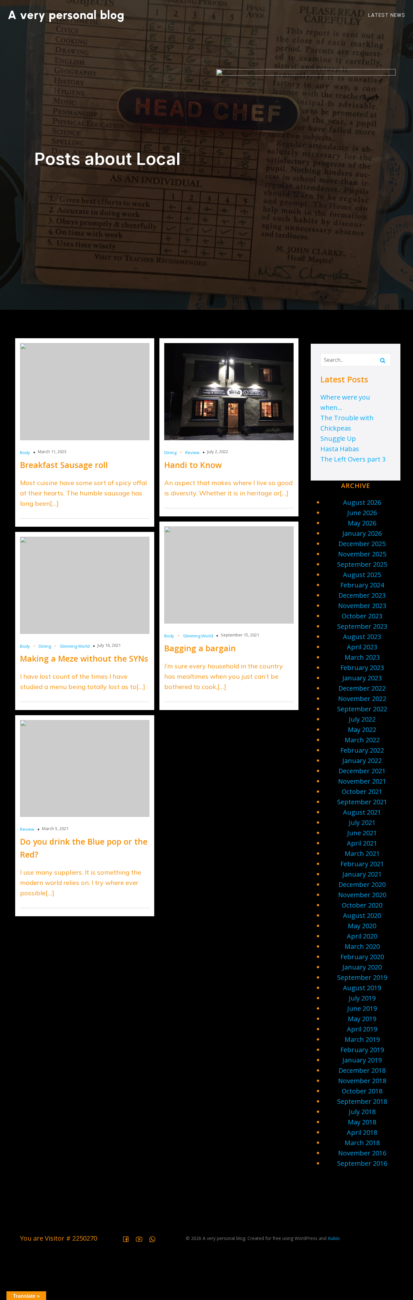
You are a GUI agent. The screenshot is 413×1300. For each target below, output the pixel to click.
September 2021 (362, 801)
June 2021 (362, 832)
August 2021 (362, 812)
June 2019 (362, 1008)
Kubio (334, 1238)
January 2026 (362, 533)
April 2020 (362, 936)
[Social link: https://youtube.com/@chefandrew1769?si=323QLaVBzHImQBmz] (141, 1238)
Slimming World (198, 636)
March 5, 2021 (55, 828)
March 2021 (362, 853)
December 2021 (362, 771)
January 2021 (362, 874)
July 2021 (362, 822)
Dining (170, 452)
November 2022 (362, 698)
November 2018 (362, 1080)
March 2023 (362, 657)
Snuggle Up (338, 438)
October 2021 (362, 791)
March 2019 (362, 1039)
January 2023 (362, 678)
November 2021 (362, 781)
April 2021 (362, 843)
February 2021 (362, 863)
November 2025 (362, 554)
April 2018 (362, 1132)
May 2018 (362, 1122)
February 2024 (362, 585)
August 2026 (362, 502)
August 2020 (362, 915)
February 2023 (362, 667)
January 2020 (362, 967)
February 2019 (362, 1049)
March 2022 (362, 740)
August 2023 (362, 636)
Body (25, 452)
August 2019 (362, 987)
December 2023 (362, 595)
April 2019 (362, 1029)
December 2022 (362, 688)
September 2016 (362, 1163)
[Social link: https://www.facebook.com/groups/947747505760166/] (128, 1238)
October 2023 (362, 616)
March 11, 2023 (52, 451)
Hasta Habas (339, 448)
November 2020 (362, 894)
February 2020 (362, 956)
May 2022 (362, 729)
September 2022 (362, 709)
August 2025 (362, 574)
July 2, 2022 (217, 451)
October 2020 (362, 905)
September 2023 (362, 626)
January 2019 (362, 1060)
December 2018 (362, 1070)
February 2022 (362, 750)
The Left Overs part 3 (353, 459)
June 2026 (362, 512)
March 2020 (362, 946)
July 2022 (362, 719)
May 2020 (362, 925)
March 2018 (362, 1142)
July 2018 (362, 1111)
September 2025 (362, 564)
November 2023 (362, 605)
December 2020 (362, 884)
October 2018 (362, 1091)
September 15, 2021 (240, 635)
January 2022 (362, 760)
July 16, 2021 (109, 645)
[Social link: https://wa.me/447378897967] (154, 1238)
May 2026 (362, 523)
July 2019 (362, 998)
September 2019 (362, 977)
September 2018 (362, 1101)
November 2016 (362, 1153)
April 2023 (362, 647)
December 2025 (362, 543)
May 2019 (362, 1018)
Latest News (386, 15)
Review (192, 452)
